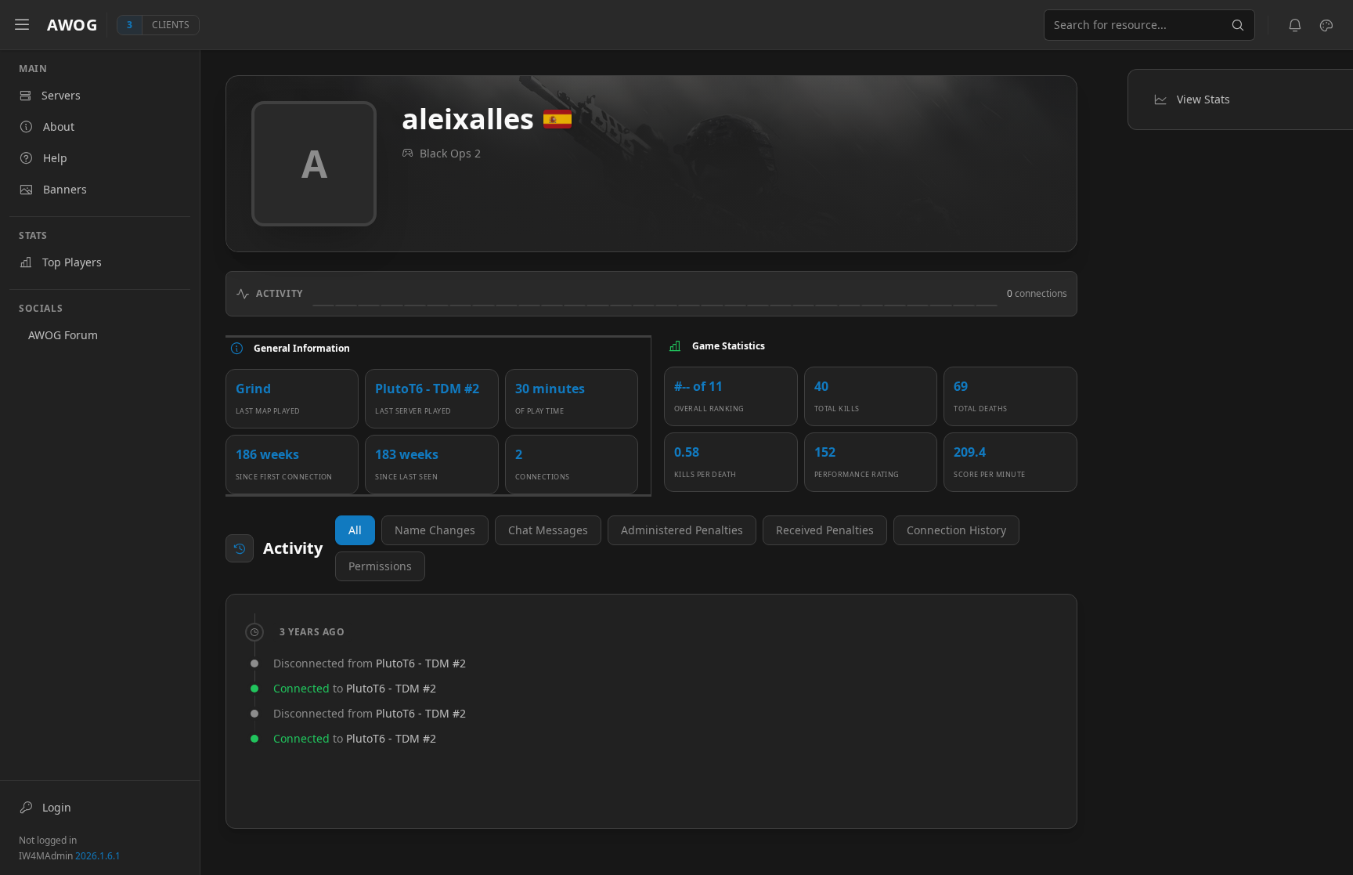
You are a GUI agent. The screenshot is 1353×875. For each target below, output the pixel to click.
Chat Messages (548, 529)
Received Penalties (825, 529)
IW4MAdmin (70, 855)
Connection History (956, 529)
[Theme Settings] (1326, 25)
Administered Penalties (682, 529)
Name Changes (435, 529)
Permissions (380, 566)
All (355, 529)
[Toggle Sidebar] (22, 25)
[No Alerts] (1295, 25)
